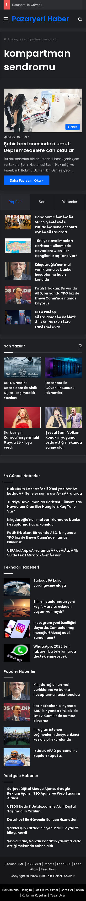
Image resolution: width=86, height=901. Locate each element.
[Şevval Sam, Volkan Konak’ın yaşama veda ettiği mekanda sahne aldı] (63, 417)
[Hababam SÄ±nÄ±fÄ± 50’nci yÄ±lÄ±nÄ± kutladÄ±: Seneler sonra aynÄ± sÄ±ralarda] (18, 222)
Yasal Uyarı (58, 895)
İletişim (27, 890)
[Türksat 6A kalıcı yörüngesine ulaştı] (17, 587)
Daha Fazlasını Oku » (26, 180)
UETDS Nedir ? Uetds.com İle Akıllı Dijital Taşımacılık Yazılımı (20, 390)
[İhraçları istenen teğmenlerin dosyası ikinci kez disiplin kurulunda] (17, 736)
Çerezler (67, 890)
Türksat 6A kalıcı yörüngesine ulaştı (49, 583)
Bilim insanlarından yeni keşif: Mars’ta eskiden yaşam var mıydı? (54, 606)
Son (42, 201)
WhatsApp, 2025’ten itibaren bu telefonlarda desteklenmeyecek (54, 651)
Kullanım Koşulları (34, 895)
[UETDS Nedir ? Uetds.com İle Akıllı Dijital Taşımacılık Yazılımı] (22, 367)
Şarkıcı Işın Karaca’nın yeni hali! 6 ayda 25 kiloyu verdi (21, 440)
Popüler (15, 201)
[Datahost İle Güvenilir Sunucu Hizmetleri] (63, 367)
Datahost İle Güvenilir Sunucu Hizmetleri (42, 5)
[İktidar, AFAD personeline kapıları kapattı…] (17, 757)
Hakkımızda (10, 890)
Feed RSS (64, 864)
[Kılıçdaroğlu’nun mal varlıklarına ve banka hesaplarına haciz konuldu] (18, 271)
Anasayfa (14, 39)
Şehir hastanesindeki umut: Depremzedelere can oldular (39, 147)
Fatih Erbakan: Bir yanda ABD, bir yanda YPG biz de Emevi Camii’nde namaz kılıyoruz (57, 296)
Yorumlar (69, 201)
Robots (49, 864)
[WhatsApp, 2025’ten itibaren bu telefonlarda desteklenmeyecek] (17, 653)
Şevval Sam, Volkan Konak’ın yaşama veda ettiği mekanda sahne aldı (63, 440)
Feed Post (48, 869)
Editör (11, 137)
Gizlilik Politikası (46, 890)
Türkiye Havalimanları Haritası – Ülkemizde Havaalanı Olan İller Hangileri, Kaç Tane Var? (56, 248)
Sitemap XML (14, 864)
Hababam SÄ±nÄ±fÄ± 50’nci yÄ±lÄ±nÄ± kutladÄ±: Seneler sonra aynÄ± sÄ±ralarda (56, 224)
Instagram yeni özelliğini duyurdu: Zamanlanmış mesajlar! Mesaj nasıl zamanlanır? (54, 630)
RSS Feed (34, 864)
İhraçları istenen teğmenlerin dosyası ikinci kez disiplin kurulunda (56, 734)
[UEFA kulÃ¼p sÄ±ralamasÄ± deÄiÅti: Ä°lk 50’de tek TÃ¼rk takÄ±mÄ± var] (18, 317)
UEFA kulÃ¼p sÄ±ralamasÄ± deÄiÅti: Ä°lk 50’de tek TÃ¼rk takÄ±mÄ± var (55, 319)
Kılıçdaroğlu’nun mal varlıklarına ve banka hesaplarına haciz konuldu (53, 272)
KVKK (80, 890)
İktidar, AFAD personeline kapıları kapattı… (55, 753)
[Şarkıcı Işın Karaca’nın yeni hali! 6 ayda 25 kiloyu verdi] (22, 417)
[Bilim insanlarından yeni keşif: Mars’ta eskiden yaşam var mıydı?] (17, 608)
